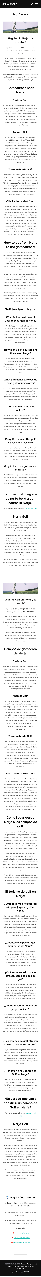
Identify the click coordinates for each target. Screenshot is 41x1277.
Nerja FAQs (16, 1266)
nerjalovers (13, 48)
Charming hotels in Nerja (21, 1242)
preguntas (24, 609)
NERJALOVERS (9, 4)
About (34, 1264)
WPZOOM (26, 1272)
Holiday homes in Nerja (22, 1238)
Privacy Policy (26, 1264)
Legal (9, 1266)
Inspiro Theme (16, 1272)
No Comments (28, 612)
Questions (24, 48)
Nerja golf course (31, 508)
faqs (9, 1203)
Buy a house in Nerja (22, 1233)
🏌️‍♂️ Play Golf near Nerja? (20, 1197)
